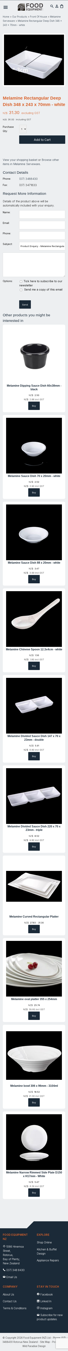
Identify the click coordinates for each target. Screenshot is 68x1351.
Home (6, 16)
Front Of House (38, 16)
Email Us (11, 1277)
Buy (34, 406)
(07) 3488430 (28, 179)
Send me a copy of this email (42, 289)
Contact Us (10, 1301)
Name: (6, 212)
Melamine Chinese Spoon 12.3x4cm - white (34, 649)
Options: (8, 281)
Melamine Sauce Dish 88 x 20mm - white (34, 562)
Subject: (7, 243)
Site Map (45, 1342)
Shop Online (44, 1242)
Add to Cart (42, 140)
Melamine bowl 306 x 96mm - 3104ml (34, 1085)
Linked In (45, 1301)
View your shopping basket (20, 160)
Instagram (46, 1308)
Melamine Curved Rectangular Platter (34, 916)
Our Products (19, 16)
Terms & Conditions (15, 1308)
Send (25, 304)
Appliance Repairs (48, 1260)
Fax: (5, 184)
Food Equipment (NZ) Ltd (37, 1337)
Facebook (46, 1294)
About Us (8, 1294)
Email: (6, 222)
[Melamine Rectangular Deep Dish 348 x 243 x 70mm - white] (34, 84)
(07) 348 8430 (15, 1270)
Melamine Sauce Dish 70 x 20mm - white (34, 476)
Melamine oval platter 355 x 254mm (34, 999)
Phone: (7, 178)
